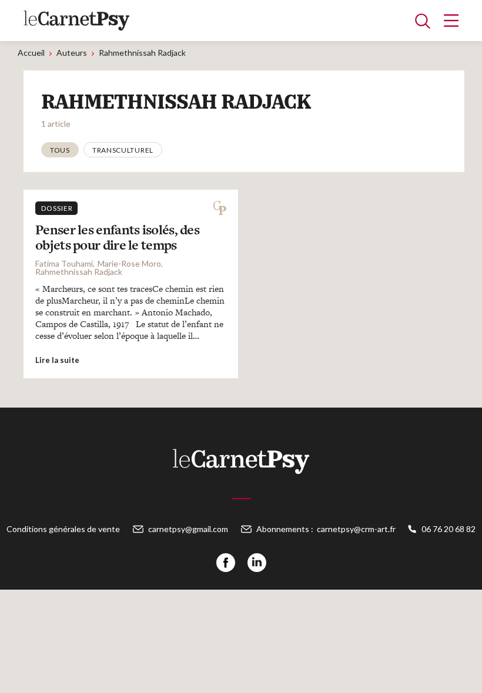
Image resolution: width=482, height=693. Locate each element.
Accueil (31, 53)
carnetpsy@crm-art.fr (356, 529)
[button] (60, 149)
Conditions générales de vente (63, 529)
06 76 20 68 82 (448, 529)
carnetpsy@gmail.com (188, 529)
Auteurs (71, 53)
